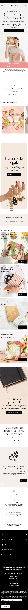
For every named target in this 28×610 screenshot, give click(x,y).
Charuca (16, 576)
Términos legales (14, 581)
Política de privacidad (14, 578)
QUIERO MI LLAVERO (13, 174)
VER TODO (4, 134)
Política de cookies (14, 585)
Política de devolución (14, 580)
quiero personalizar (13, 412)
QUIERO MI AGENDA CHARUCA (13, 30)
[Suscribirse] (25, 559)
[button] (2, 5)
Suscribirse (23, 480)
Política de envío (14, 583)
